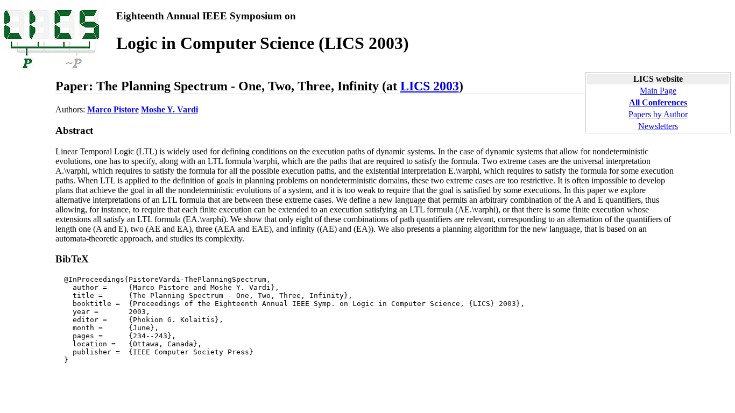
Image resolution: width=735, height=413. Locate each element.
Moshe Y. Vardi (169, 109)
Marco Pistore (113, 109)
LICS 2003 (429, 86)
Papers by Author (658, 114)
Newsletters (658, 126)
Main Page (658, 90)
